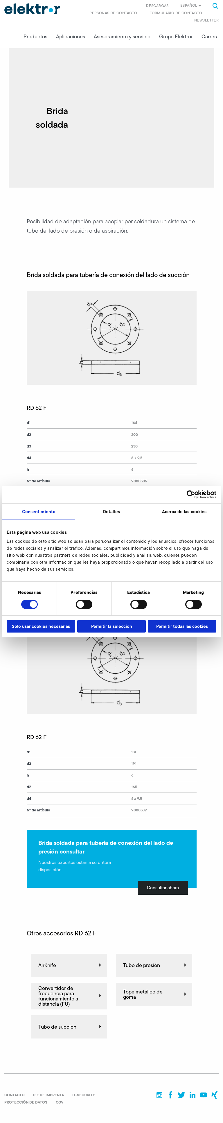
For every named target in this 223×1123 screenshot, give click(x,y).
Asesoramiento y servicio (122, 36)
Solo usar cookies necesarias (41, 626)
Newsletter (206, 20)
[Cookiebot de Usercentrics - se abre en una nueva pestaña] (191, 494)
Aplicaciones (70, 36)
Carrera (210, 36)
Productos (35, 36)
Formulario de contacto (176, 13)
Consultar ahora (163, 887)
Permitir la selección (111, 626)
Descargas (157, 5)
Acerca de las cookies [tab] (184, 511)
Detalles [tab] (111, 511)
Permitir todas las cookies (182, 626)
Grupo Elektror (176, 36)
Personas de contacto (113, 13)
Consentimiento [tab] (38, 511)
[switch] (84, 604)
